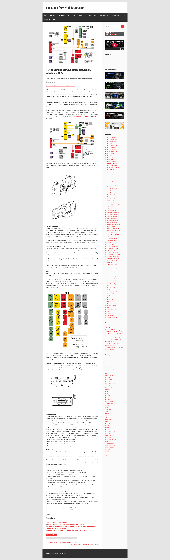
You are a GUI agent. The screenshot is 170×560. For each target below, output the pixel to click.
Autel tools (109, 143)
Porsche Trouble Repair (112, 270)
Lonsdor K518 (108, 379)
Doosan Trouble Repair (112, 196)
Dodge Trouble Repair (112, 194)
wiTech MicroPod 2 (109, 385)
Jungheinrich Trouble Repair (113, 230)
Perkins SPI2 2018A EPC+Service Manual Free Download (84, 544)
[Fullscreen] (122, 49)
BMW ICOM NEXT (109, 368)
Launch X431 (110, 236)
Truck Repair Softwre (112, 293)
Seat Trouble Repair (111, 278)
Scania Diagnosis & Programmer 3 (80, 116)
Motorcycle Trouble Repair (113, 256)
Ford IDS (107, 421)
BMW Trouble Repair (112, 157)
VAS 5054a (107, 395)
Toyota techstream (109, 443)
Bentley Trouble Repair (112, 151)
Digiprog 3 (107, 451)
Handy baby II (108, 387)
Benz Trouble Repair (111, 153)
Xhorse (108, 313)
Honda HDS (108, 459)
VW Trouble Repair (111, 305)
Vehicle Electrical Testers (112, 299)
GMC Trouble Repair (111, 210)
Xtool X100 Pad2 (109, 403)
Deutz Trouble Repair (112, 191)
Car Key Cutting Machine (113, 167)
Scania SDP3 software (72, 538)
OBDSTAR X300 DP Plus (111, 383)
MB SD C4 (107, 423)
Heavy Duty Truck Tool (49, 19)
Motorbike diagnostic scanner (114, 254)
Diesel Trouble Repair (112, 193)
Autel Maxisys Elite (109, 447)
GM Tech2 (107, 393)
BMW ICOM (62, 15)
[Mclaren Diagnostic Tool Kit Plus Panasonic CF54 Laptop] (114, 119)
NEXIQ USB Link (109, 376)
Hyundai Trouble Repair (112, 220)
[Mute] (120, 49)
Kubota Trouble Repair (112, 232)
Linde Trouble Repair (112, 240)
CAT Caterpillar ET (109, 370)
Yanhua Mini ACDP (109, 381)
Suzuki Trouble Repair (112, 284)
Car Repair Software (51, 534)
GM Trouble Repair (111, 208)
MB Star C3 (108, 358)
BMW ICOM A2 (108, 366)
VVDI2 (106, 407)
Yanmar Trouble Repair (112, 317)
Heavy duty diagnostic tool (113, 212)
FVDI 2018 (107, 389)
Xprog (106, 411)
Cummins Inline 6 (109, 435)
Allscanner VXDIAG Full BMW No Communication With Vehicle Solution (65, 524)
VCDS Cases (110, 297)
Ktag (106, 441)
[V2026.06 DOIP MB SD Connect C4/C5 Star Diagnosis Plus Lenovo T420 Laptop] (114, 99)
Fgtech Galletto (109, 455)
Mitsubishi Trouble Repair (113, 252)
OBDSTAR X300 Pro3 (110, 431)
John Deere (108, 374)
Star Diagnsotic (104, 15)
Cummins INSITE (109, 419)
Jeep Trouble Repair (111, 226)
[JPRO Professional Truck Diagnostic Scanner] (114, 109)
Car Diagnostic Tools (112, 165)
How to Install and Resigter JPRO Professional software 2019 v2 (61, 542)
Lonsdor (109, 242)
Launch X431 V (108, 437)
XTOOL (89, 15)
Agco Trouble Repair (111, 137)
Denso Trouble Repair (112, 189)
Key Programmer (72, 15)
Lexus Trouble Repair (112, 238)
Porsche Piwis (108, 378)
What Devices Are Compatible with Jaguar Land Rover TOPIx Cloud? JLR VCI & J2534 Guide (114, 339)
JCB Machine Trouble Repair (113, 224)
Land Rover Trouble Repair (113, 234)
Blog (45, 15)
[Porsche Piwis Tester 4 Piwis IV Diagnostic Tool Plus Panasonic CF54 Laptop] (114, 78)
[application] (114, 45)
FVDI (124, 15)
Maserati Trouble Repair (112, 246)
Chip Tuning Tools (111, 181)
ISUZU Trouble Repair (112, 222)
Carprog (107, 413)
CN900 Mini (108, 453)
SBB (106, 417)
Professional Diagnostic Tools (114, 272)
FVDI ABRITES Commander (113, 204)
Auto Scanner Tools (111, 149)
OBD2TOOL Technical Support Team (60, 67)
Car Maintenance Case (112, 171)
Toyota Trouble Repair (112, 288)
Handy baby (108, 457)
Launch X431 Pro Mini (110, 439)
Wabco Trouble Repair (112, 309)
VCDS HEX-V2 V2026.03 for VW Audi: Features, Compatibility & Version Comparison (114, 334)
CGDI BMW (107, 399)
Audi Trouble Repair (111, 141)
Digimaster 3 (108, 449)
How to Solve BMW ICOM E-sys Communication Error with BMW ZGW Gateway (67, 530)
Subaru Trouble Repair (112, 282)
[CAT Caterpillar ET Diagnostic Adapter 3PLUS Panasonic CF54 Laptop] (114, 129)
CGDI (108, 177)
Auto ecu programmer (112, 145)
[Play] (107, 49)
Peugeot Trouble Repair (112, 268)
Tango (106, 415)
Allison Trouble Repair (112, 139)
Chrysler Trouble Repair (112, 183)
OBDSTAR (81, 15)
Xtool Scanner (110, 315)
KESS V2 (107, 425)
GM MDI (107, 391)
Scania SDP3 (64, 538)
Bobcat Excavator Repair (113, 159)
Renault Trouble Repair (112, 274)
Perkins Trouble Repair (112, 266)
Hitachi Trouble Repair (112, 216)
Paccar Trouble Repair (112, 264)
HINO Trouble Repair (112, 214)
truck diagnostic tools (112, 291)
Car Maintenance (111, 169)
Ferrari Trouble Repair (112, 198)
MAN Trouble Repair (111, 244)
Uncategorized (110, 295)
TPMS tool (109, 289)
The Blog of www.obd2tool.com (65, 7)
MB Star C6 (108, 364)
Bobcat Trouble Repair (112, 161)
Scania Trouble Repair (112, 276)
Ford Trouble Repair (111, 202)
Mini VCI (107, 429)
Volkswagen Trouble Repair (113, 301)
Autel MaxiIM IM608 (110, 445)
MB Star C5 (108, 362)
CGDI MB (107, 397)
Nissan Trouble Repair (112, 260)
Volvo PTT (107, 405)
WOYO (108, 311)
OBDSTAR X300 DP (109, 433)
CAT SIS (107, 372)
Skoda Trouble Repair (112, 280)
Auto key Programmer (112, 147)
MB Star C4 (108, 360)
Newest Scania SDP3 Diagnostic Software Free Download (60, 86)
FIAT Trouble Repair (111, 200)
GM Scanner (110, 206)
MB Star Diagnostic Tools (113, 248)
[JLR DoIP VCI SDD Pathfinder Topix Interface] (114, 88)
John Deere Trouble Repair (113, 228)
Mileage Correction (115, 15)
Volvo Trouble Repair (112, 303)
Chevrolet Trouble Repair (113, 179)
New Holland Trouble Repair (113, 258)
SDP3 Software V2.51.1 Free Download (57, 522)
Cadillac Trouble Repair (112, 163)
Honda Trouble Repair (112, 218)
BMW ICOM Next (109, 401)
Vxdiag (108, 307)
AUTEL (95, 15)
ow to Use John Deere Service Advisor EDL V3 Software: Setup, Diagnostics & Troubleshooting (113, 328)
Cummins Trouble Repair (113, 187)
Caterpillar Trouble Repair (113, 175)
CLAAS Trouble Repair (112, 185)
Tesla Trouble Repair (112, 286)
